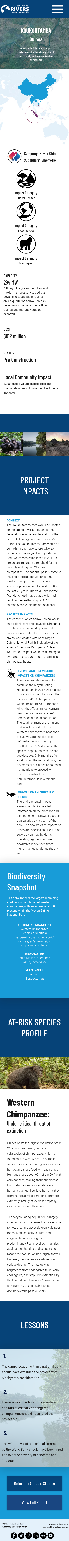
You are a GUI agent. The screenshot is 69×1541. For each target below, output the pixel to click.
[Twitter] (21, 1535)
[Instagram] (28, 1535)
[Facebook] (14, 1535)
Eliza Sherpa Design (19, 1527)
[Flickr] (43, 1535)
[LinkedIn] (36, 1535)
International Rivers (16, 1524)
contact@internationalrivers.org (55, 1527)
